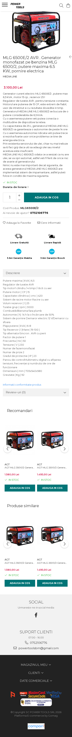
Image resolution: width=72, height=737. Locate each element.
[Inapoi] (69, 57)
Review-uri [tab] (16, 392)
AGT (7, 464)
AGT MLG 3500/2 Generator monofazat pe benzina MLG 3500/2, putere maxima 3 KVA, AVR (20, 467)
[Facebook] (36, 615)
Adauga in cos (47, 197)
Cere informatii (50, 222)
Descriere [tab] (13, 273)
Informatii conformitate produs (22, 384)
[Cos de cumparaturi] (68, 5)
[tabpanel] (36, 31)
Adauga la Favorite (18, 222)
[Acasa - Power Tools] (25, 5)
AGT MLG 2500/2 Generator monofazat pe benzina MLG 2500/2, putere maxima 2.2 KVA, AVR (52, 467)
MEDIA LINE (10, 76)
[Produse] (5, 6)
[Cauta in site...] (61, 5)
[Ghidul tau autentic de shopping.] (36, 726)
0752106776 (38, 643)
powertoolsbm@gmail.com (38, 648)
